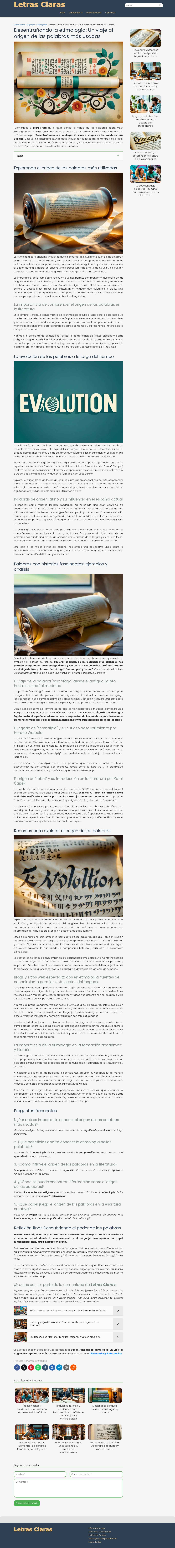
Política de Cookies (97, 1535)
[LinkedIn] (52, 1367)
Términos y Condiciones (100, 1531)
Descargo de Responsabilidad (103, 1538)
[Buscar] (160, 5)
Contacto (110, 12)
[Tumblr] (45, 1367)
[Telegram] (59, 1367)
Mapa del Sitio (95, 1542)
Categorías (74, 12)
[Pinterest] (31, 1367)
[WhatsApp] (38, 1367)
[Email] (66, 1367)
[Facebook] (17, 1367)
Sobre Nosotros (93, 12)
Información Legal (97, 1528)
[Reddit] (73, 1367)
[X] (24, 1367)
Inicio (62, 12)
